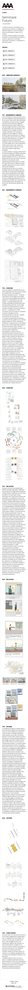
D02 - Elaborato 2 (10, 55)
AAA (7, 5)
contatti (12, 981)
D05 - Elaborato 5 (9, 68)
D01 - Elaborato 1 (9, 51)
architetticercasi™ (8, 9)
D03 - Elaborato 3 (10, 59)
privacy (16, 981)
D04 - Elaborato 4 (10, 63)
